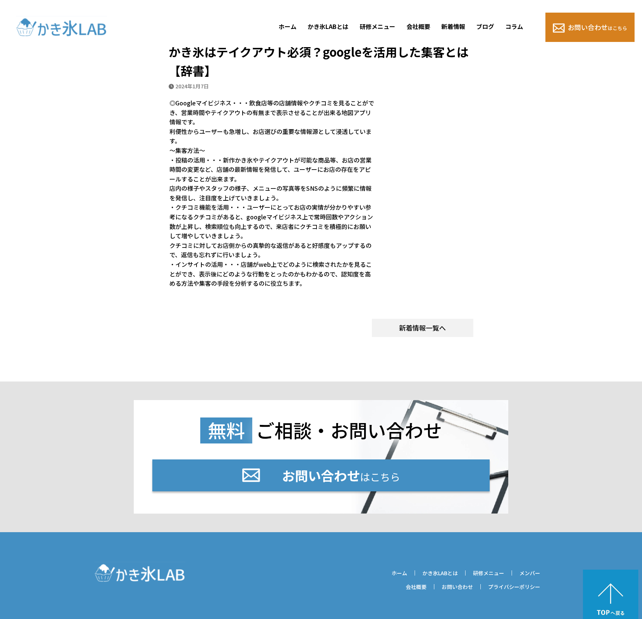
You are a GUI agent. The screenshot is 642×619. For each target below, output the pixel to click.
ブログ (485, 26)
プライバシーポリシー (514, 586)
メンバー (529, 573)
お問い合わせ (597, 27)
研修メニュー (377, 26)
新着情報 (453, 26)
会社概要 (418, 26)
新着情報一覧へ (422, 328)
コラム (514, 26)
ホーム (287, 26)
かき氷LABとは (328, 26)
